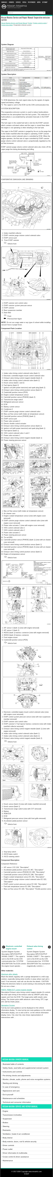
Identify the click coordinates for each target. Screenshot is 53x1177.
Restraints (7, 1130)
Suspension (7, 1119)
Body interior (8, 1138)
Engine (30, 23)
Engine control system (40, 23)
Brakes (5, 1123)
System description (7, 25)
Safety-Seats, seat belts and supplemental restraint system (26, 1068)
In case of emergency (11, 1087)
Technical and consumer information (17, 1102)
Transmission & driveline (12, 1115)
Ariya (38, 2)
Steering (6, 1126)
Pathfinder (31, 2)
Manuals (4, 2)
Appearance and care (11, 1091)
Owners (11, 2)
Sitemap (44, 2)
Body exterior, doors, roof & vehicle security (19, 1142)
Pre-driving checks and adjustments (17, 1076)
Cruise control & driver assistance (16, 1157)
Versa (24, 2)
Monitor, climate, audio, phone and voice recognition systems (26, 1079)
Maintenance (8, 1161)
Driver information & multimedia (15, 1153)
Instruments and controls (12, 1072)
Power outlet (7, 1149)
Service (18, 2)
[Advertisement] (26, 34)
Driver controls (8, 1145)
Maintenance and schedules (14, 1098)
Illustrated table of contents (13, 1064)
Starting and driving (10, 1083)
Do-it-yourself (8, 1095)
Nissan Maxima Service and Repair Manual (14, 23)
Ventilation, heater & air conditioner (16, 1134)
